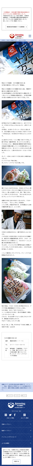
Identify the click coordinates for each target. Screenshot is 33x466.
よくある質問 (5, 443)
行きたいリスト (8, 452)
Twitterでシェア (10, 395)
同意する (16, 461)
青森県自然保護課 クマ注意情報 (15, 27)
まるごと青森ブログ (12, 40)
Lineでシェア (24, 395)
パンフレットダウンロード (9, 437)
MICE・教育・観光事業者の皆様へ (11, 456)
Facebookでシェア (17, 395)
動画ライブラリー (7, 431)
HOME (3, 40)
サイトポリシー (6, 459)
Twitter (10, 415)
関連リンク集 (5, 462)
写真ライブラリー (7, 424)
